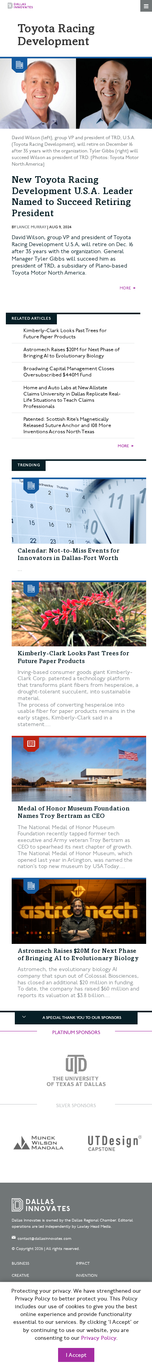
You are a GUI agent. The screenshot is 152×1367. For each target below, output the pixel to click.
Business (20, 1263)
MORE (125, 288)
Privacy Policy (98, 1338)
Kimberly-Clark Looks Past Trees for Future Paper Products (65, 333)
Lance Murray (31, 227)
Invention (86, 1275)
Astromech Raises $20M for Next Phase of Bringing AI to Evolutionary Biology (71, 353)
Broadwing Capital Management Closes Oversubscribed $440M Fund (68, 372)
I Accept (76, 1355)
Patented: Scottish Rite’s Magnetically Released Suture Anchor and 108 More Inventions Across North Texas (67, 425)
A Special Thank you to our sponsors (81, 1017)
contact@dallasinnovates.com (44, 1238)
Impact (83, 1263)
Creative (20, 1275)
